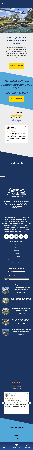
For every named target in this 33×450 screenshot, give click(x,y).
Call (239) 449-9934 (16, 92)
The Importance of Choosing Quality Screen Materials (21, 330)
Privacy (16, 435)
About (16, 247)
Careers (16, 250)
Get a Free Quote (17, 99)
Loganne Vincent (14, 394)
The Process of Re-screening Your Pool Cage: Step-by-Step (21, 298)
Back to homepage (16, 65)
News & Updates (16, 256)
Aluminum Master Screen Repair (17, 427)
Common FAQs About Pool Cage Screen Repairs (21, 319)
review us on (16, 388)
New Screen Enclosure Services (16, 259)
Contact (16, 253)
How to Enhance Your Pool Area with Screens (21, 309)
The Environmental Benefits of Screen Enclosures (21, 288)
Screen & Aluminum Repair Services (16, 262)
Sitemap (16, 438)
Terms (16, 441)
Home (16, 244)
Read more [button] (6, 140)
